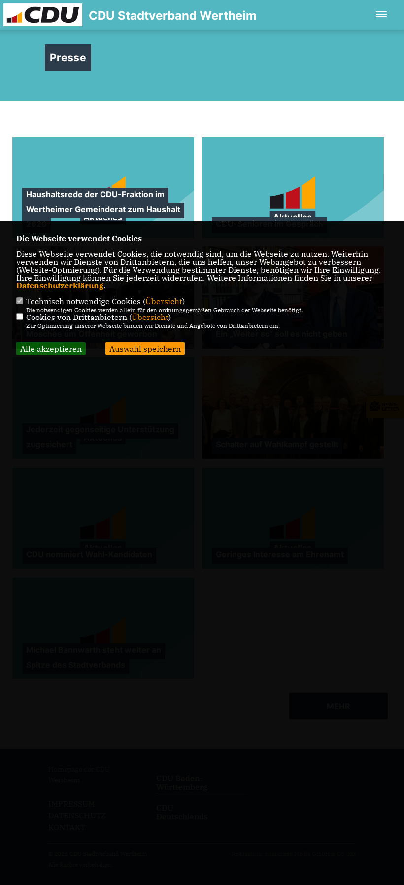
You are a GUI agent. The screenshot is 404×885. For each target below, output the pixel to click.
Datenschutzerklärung (59, 285)
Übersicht (163, 301)
